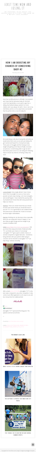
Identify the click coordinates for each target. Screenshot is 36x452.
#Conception (7, 327)
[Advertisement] (18, 35)
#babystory (24, 325)
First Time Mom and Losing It (18, 6)
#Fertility (16, 327)
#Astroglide (14, 325)
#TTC (22, 327)
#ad (8, 325)
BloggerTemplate (30, 450)
